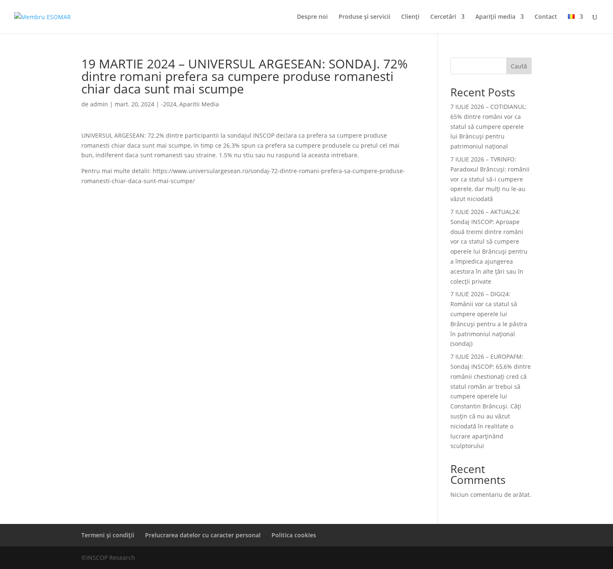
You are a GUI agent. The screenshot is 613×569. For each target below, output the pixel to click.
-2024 (168, 104)
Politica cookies (293, 535)
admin (99, 104)
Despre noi (312, 17)
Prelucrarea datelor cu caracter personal (203, 535)
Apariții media (495, 17)
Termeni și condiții (107, 535)
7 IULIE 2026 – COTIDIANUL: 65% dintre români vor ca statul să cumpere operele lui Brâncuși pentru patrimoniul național (488, 126)
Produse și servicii (364, 17)
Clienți (410, 17)
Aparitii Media (199, 104)
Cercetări (443, 17)
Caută (519, 66)
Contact (546, 17)
